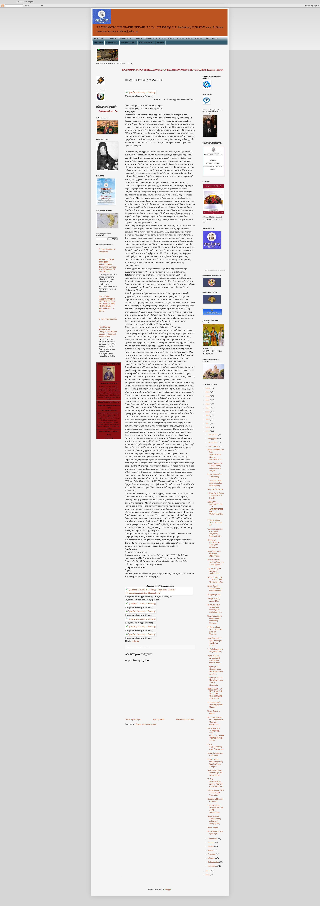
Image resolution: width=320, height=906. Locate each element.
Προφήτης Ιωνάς (214, 595)
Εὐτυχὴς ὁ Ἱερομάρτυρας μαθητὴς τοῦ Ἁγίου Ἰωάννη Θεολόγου (107, 389)
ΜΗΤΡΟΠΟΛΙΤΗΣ (128, 43)
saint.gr (135, 641)
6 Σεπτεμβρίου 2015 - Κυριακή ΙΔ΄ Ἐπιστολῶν (216, 792)
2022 (208, 404)
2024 (208, 396)
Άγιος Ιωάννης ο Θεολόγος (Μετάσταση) (214, 553)
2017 (208, 423)
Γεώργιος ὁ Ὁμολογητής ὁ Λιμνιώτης (109, 393)
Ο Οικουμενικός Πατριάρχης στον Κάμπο (215, 704)
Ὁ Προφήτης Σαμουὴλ (108, 319)
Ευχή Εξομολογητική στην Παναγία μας (216, 746)
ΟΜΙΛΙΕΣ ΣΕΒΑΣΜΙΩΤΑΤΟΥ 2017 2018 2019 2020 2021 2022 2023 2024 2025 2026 (168, 38)
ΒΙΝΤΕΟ (160, 43)
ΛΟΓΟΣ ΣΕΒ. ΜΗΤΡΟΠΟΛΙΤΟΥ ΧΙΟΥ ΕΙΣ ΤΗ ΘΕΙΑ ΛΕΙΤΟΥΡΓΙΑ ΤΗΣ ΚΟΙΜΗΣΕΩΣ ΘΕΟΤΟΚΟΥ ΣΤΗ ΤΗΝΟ (107, 303)
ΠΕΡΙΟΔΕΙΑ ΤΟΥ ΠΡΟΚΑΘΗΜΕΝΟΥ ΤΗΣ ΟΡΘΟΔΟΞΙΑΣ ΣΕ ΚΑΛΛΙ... (215, 694)
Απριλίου (212, 854)
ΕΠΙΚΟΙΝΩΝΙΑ (112, 43)
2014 (208, 871)
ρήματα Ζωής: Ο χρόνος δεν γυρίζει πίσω (214, 570)
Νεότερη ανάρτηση (133, 719)
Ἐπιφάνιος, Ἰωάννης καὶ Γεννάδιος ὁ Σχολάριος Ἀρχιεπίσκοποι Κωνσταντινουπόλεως (109, 420)
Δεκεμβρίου (213, 434)
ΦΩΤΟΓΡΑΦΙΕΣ (212, 38)
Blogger (168, 889)
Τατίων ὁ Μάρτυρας (115, 391)
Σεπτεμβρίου (213, 446)
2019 (208, 415)
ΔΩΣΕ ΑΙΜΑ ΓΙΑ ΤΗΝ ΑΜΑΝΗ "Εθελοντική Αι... (215, 579)
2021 (208, 408)
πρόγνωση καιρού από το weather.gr (215, 270)
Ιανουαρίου (212, 866)
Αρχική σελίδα (99, 38)
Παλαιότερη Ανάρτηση (185, 719)
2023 (208, 400)
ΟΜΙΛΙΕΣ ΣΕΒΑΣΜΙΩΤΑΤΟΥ (120, 38)
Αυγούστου (213, 839)
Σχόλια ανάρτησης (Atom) (146, 724)
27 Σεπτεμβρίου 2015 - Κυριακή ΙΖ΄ (215, 522)
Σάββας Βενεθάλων (112, 416)
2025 (208, 392)
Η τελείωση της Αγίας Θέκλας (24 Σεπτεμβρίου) (216, 562)
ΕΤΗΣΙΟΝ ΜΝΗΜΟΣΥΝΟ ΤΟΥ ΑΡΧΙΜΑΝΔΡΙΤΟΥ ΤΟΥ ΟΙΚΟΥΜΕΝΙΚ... (215, 509)
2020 (208, 412)
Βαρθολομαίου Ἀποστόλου (106, 414)
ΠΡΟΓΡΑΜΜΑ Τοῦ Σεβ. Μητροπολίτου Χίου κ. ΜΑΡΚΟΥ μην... (216, 454)
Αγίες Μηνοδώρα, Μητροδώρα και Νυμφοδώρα (215, 772)
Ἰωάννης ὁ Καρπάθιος (103, 426)
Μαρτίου (211, 858)
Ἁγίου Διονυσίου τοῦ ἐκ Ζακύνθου (109, 395)
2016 (208, 427)
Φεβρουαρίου (213, 862)
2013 (208, 875)
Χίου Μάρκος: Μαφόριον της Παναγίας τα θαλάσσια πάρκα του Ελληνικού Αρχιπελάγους (108, 332)
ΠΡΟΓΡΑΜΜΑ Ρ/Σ (146, 43)
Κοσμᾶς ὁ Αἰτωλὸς (105, 387)
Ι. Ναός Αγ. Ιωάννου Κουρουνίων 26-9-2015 (216, 495)
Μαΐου (211, 850)
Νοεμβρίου (212, 438)
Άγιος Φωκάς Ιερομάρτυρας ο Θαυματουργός (215, 588)
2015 (208, 431)
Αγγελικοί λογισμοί (215, 489)
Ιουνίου (211, 846)
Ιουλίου (211, 842)
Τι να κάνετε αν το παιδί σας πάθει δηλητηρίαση (215, 483)
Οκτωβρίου (213, 442)
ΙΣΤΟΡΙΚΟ (98, 43)
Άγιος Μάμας (213, 827)
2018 (208, 419)
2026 (208, 388)
